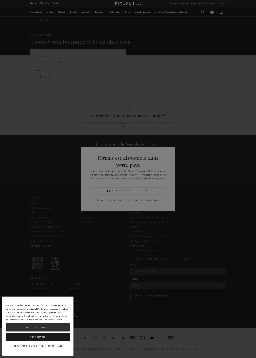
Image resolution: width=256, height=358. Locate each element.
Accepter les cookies (38, 327)
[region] (37, 326)
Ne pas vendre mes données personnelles (37, 346)
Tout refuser (37, 337)
